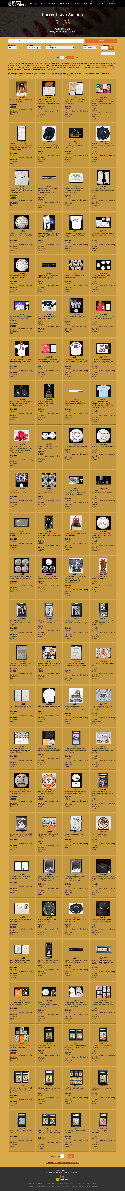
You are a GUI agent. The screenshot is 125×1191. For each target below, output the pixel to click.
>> (77, 57)
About (101, 4)
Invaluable (52, 69)
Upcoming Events (37, 4)
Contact (111, 4)
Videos (93, 4)
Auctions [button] (52, 4)
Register (92, 1)
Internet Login (101, 1)
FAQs (85, 4)
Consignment (66, 4)
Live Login (112, 1)
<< (47, 57)
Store (77, 4)
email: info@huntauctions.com (100, 67)
